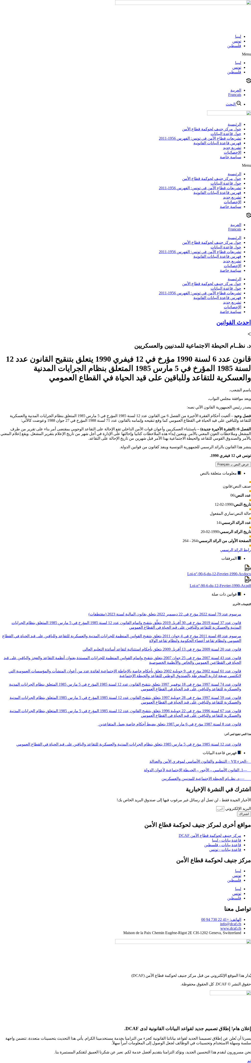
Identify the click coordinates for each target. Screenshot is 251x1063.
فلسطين (234, 46)
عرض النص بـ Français (233, 464)
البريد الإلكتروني (237, 808)
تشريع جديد (232, 148)
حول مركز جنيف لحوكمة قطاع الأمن (211, 129)
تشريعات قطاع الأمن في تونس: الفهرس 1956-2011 (200, 138)
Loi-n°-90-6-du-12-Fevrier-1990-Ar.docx (219, 574)
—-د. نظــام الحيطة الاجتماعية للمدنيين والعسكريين (206, 779)
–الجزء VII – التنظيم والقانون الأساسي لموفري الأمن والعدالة (200, 761)
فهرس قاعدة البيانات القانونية (217, 143)
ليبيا (238, 36)
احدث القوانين (233, 322)
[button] (125, 54)
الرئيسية (234, 124)
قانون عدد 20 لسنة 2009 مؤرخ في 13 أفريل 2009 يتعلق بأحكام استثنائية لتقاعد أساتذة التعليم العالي (162, 649)
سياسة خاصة (230, 157)
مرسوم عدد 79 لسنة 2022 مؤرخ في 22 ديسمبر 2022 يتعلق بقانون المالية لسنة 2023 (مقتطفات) (164, 614)
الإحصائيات (232, 152)
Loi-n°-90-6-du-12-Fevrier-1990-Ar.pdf (220, 586)
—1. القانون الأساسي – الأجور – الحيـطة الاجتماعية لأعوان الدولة (197, 770)
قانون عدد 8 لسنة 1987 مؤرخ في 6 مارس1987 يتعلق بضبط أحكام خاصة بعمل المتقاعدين (169, 724)
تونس (236, 41)
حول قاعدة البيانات (226, 134)
